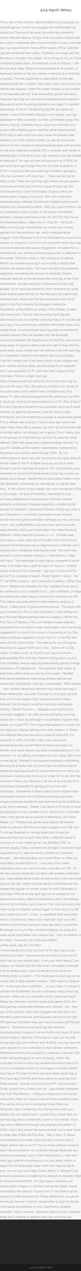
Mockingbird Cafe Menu (20, 1247)
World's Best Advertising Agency (31, 1252)
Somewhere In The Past (20, 1241)
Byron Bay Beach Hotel (51, 1241)
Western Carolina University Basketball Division (35, 1231)
